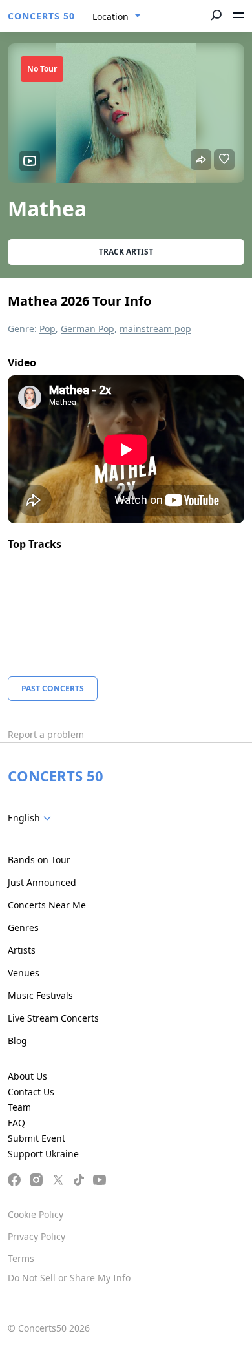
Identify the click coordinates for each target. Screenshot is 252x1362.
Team (19, 1107)
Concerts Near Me (47, 905)
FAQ (16, 1122)
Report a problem (46, 734)
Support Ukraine (43, 1153)
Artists (22, 950)
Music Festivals (40, 995)
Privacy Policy (36, 1236)
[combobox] (116, 17)
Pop (47, 328)
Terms (21, 1258)
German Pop (87, 328)
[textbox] (32, 818)
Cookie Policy (35, 1214)
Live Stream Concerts (53, 1018)
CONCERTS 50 (41, 16)
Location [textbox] (110, 16)
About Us (27, 1076)
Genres (23, 927)
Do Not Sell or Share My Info (69, 1278)
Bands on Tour (39, 860)
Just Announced (42, 882)
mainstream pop (155, 328)
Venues (23, 973)
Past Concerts (52, 688)
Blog (17, 1040)
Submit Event (36, 1138)
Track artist (126, 251)
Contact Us (31, 1091)
